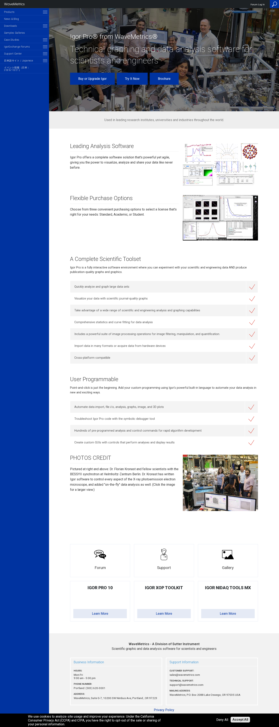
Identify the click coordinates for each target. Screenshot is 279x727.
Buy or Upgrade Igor (92, 79)
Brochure (164, 79)
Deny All (222, 720)
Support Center (13, 53)
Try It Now (132, 79)
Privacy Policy (164, 710)
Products (9, 12)
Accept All (240, 719)
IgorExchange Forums (17, 46)
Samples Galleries (14, 32)
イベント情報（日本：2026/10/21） (17, 68)
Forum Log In (258, 4)
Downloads (10, 25)
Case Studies (11, 39)
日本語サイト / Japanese (18, 60)
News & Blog (11, 19)
